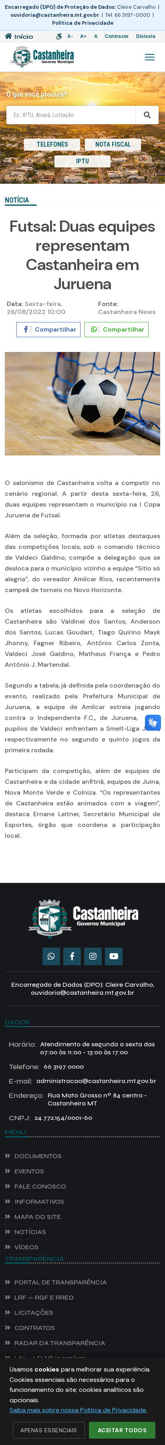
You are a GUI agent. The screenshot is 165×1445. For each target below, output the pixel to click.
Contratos (34, 1328)
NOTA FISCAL (113, 144)
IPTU (82, 161)
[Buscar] (147, 115)
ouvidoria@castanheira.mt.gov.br (54, 15)
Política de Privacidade (82, 23)
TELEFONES (52, 144)
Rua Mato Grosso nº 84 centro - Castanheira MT (78, 1099)
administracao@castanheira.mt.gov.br (82, 1081)
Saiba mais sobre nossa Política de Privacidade (78, 1410)
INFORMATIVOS (39, 1201)
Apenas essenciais (48, 1430)
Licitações (33, 1312)
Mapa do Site (37, 1216)
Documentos (38, 1156)
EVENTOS (29, 1171)
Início (23, 36)
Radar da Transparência (59, 1343)
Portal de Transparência (60, 1282)
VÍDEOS (26, 1247)
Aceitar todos (122, 1430)
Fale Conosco (40, 1186)
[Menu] (150, 57)
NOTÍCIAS (30, 1232)
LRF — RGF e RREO (44, 1297)
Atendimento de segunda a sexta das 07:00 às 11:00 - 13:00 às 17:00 (82, 1048)
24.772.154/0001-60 (50, 1118)
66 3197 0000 (46, 1067)
